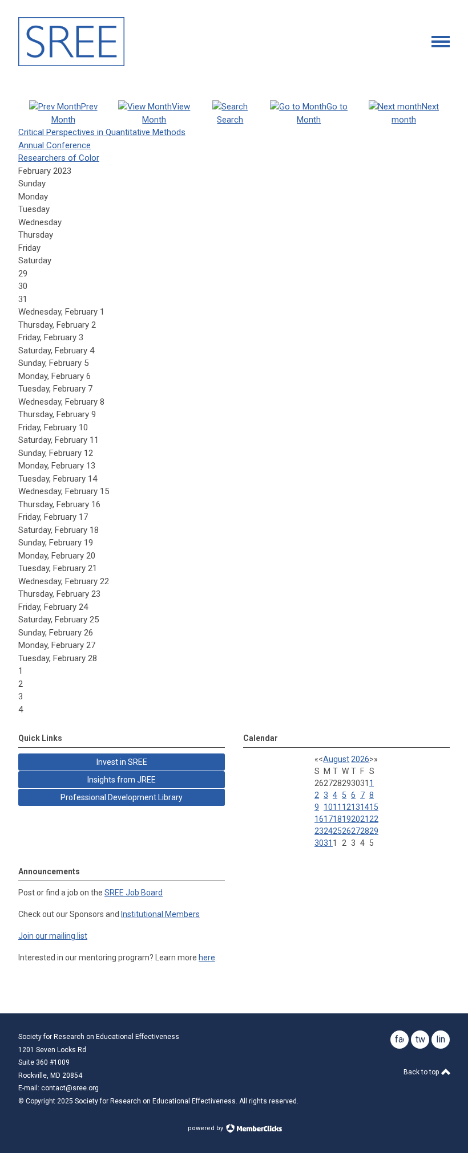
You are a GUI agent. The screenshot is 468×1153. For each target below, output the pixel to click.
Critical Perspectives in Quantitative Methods (101, 132)
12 (346, 807)
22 (373, 819)
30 (319, 843)
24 (328, 831)
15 (373, 807)
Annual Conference (54, 145)
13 (355, 807)
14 (364, 807)
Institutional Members (160, 914)
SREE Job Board (133, 892)
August (336, 759)
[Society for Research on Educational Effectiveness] (71, 63)
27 (355, 831)
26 (346, 831)
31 (328, 843)
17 (328, 819)
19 (346, 819)
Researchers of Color (58, 158)
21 (364, 819)
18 (337, 819)
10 (328, 807)
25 (337, 831)
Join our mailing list (52, 935)
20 (355, 819)
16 (319, 819)
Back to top (422, 1072)
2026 (360, 759)
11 (337, 807)
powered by (206, 1128)
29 (373, 831)
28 (364, 831)
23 (319, 831)
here (207, 957)
